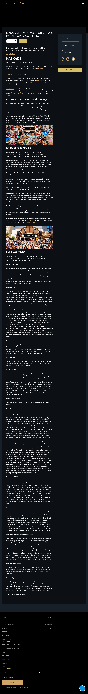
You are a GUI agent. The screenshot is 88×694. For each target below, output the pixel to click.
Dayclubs (5, 656)
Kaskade (23, 41)
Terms (42, 691)
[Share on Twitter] (68, 59)
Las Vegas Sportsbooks (10, 648)
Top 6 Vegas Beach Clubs (11, 645)
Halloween (48, 624)
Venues (4, 628)
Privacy (4, 691)
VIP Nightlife (30, 220)
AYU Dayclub (11, 74)
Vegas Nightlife (10, 54)
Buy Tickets (70, 70)
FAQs (4, 652)
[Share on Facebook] (63, 59)
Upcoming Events (8, 621)
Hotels (4, 667)
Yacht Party (6, 639)
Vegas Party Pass (8, 624)
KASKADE (40, 68)
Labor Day (47, 621)
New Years (47, 628)
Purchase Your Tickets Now (19, 93)
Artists (4, 632)
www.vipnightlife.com (32, 222)
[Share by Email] (73, 59)
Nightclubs (6, 659)
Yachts (4, 663)
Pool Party (6, 635)
